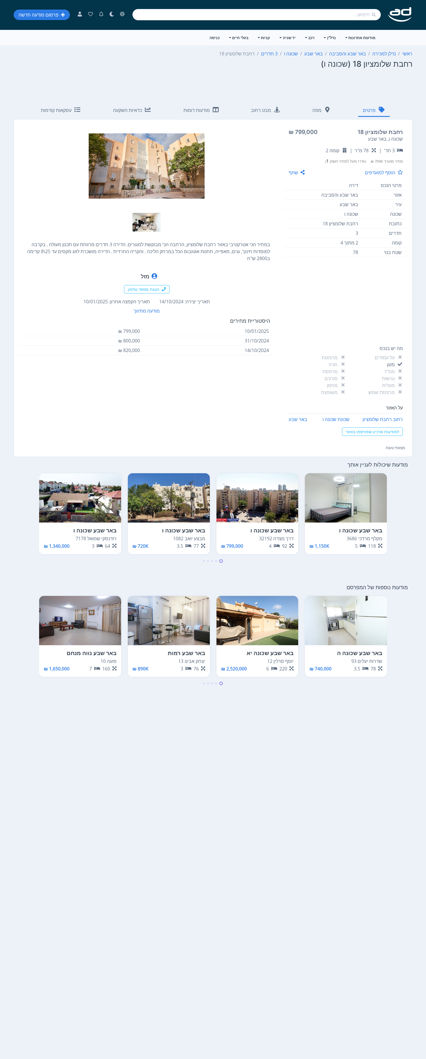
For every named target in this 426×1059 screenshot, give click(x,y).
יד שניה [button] (289, 37)
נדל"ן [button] (331, 37)
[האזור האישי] (79, 15)
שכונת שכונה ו (336, 419)
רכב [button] (311, 37)
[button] (221, 561)
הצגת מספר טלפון (143, 289)
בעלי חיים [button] (240, 37)
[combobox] (256, 14)
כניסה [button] (215, 37)
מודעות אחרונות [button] (361, 37)
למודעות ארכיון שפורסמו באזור (372, 431)
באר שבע (298, 419)
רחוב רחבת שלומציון (383, 419)
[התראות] (101, 15)
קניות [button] (265, 37)
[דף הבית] (400, 14)
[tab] (374, 110)
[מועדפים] (90, 15)
